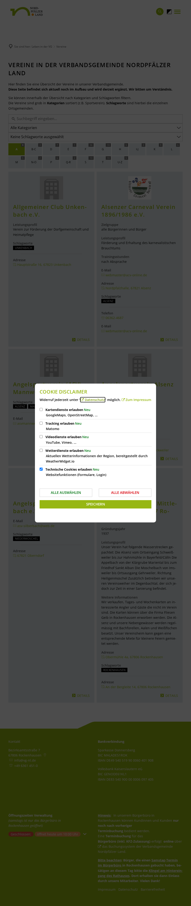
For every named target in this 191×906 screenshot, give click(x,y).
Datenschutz (95, 400)
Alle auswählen (66, 492)
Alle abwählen (125, 492)
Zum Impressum (138, 400)
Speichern (95, 504)
